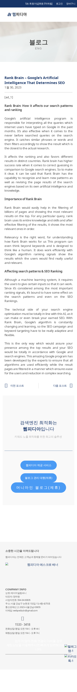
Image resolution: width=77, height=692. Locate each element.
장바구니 (70, 3)
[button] (73, 15)
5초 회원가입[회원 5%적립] (38, 3)
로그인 (59, 3)
